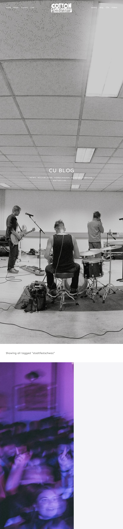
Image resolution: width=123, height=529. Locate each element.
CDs (107, 7)
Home (8, 7)
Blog (101, 7)
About (15, 7)
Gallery (94, 7)
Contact (24, 7)
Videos (114, 7)
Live (32, 7)
